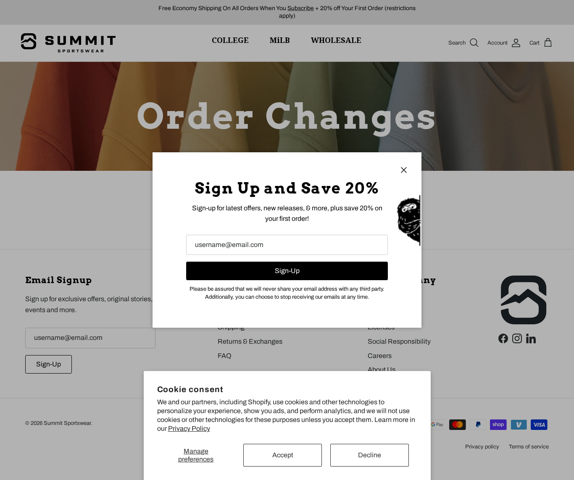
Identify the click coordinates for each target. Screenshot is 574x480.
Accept (282, 455)
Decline (369, 455)
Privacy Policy (189, 428)
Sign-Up (287, 270)
